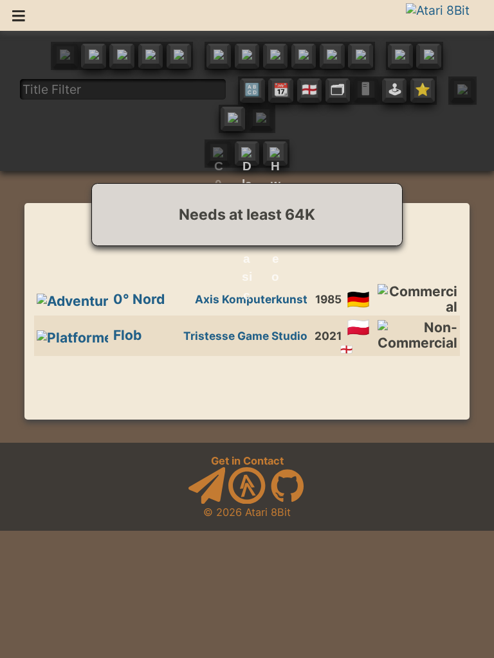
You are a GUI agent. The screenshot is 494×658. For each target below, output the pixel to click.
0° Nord (139, 299)
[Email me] (207, 500)
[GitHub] (287, 500)
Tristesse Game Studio (245, 335)
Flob (127, 335)
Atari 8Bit (268, 512)
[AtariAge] (246, 500)
